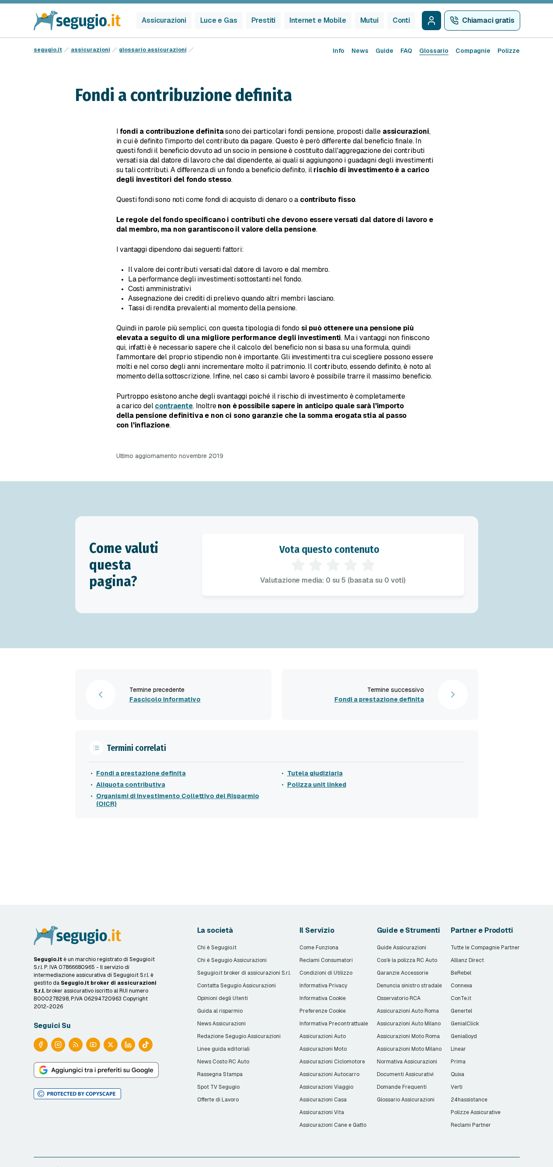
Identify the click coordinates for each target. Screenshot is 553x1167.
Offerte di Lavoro (218, 1099)
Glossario (434, 51)
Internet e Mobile (317, 20)
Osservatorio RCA (399, 998)
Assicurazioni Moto (323, 1048)
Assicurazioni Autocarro (329, 1074)
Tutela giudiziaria (315, 773)
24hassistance (469, 1099)
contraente (173, 405)
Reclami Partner (471, 1125)
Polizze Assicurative (476, 1112)
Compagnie (473, 51)
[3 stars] (333, 565)
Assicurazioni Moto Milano (409, 1048)
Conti (401, 20)
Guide (384, 51)
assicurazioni (90, 49)
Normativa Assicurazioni (407, 1061)
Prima (458, 1061)
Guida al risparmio (220, 1010)
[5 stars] (368, 565)
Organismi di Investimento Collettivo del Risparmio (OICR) (177, 800)
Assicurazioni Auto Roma (408, 1010)
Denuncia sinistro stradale (409, 985)
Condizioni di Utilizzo (325, 972)
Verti (457, 1087)
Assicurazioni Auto (322, 1036)
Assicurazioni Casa (323, 1099)
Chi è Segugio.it (217, 947)
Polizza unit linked (316, 784)
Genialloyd (464, 1036)
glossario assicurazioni (153, 49)
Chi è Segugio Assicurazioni (232, 960)
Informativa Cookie (322, 998)
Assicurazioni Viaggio (326, 1087)
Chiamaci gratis (488, 20)
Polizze (508, 51)
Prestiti (263, 20)
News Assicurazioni (221, 1023)
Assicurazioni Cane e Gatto (332, 1125)
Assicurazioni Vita (321, 1112)
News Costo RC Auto (223, 1061)
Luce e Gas (218, 20)
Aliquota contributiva (130, 784)
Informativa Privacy (323, 985)
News (360, 51)
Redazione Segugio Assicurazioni (239, 1036)
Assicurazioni (164, 20)
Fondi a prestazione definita (141, 773)
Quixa (457, 1074)
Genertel (461, 1010)
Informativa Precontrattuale (333, 1023)
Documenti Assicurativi (405, 1074)
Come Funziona (318, 947)
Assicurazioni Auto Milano (409, 1023)
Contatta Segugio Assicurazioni (236, 985)
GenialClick (465, 1023)
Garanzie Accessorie (402, 972)
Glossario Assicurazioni (406, 1099)
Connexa (461, 985)
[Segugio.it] (77, 935)
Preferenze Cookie (322, 1010)
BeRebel (461, 972)
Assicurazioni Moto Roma (408, 1036)
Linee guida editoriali (223, 1048)
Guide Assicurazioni (401, 947)
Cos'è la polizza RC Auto (407, 960)
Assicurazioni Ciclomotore (332, 1061)
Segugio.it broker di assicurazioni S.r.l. (244, 972)
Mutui (369, 20)
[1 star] (298, 565)
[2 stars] (316, 565)
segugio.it (48, 49)
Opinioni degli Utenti (222, 998)
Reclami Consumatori (326, 960)
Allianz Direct (467, 960)
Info (338, 51)
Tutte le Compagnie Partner (485, 947)
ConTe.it (461, 998)
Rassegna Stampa (220, 1074)
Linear (458, 1048)
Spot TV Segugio (218, 1087)
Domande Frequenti (402, 1087)
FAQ (406, 51)
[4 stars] (351, 565)
